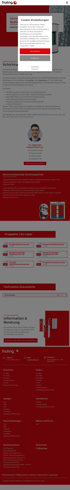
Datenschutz (35, 67)
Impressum (34, 69)
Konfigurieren (35, 58)
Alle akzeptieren (35, 51)
